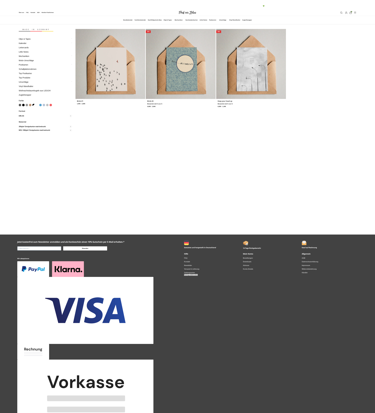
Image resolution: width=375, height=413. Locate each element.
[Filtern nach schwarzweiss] (33, 105)
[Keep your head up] (251, 64)
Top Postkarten (25, 73)
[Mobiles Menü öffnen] (355, 12)
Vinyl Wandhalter (26, 86)
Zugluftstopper (25, 95)
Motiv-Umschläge (26, 60)
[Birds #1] (110, 64)
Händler (305, 272)
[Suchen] (341, 12)
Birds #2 (150, 101)
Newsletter (188, 265)
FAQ (185, 258)
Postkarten (23, 65)
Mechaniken (24, 56)
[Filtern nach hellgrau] (47, 105)
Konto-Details (248, 269)
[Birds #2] (181, 64)
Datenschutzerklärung (310, 262)
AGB (303, 258)
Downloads (247, 262)
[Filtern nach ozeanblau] (40, 105)
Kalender (22, 43)
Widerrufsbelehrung (309, 269)
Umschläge (23, 82)
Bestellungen (248, 258)
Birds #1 (80, 101)
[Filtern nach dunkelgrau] (20, 105)
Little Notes (24, 52)
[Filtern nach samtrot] (51, 105)
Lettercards (24, 47)
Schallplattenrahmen (27, 69)
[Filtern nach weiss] (37, 105)
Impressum (306, 265)
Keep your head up (225, 101)
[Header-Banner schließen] (21, 2)
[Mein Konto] (346, 12)
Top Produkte (24, 78)
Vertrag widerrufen (191, 275)
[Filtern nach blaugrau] (44, 105)
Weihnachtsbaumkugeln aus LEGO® (35, 91)
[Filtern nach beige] (30, 105)
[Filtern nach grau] (27, 105)
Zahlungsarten (189, 272)
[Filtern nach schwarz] (23, 105)
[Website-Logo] (187, 12)
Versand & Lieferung (191, 269)
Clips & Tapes (25, 39)
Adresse (246, 265)
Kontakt (187, 262)
